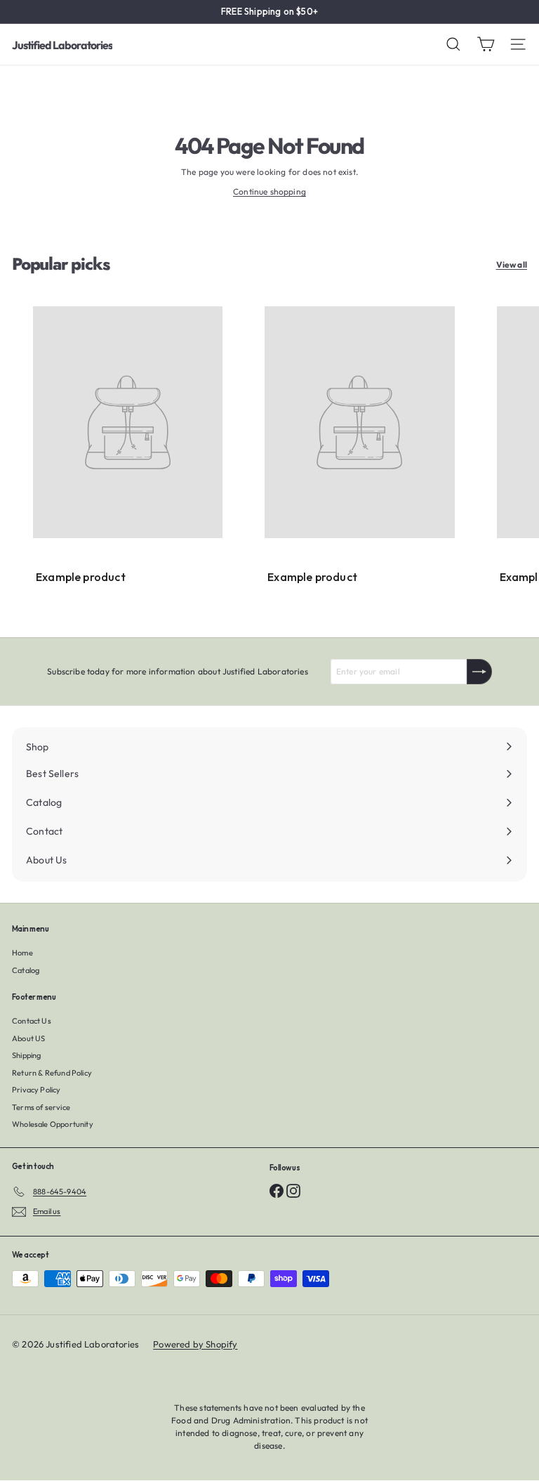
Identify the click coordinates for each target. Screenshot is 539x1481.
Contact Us (31, 1021)
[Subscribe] (479, 671)
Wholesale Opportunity (52, 1124)
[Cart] (486, 44)
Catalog (25, 970)
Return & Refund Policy (52, 1073)
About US (28, 1038)
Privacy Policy (36, 1090)
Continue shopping (269, 191)
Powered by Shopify (195, 1344)
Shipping (26, 1055)
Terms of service (41, 1107)
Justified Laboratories (62, 45)
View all (511, 264)
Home (22, 953)
